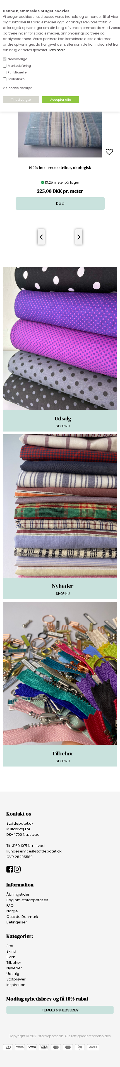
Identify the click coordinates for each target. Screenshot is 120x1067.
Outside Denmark (22, 916)
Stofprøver (16, 979)
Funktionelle (17, 72)
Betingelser (16, 922)
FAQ (10, 905)
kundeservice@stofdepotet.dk (34, 851)
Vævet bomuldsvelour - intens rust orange (60, 167)
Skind (11, 951)
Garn (10, 957)
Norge (12, 911)
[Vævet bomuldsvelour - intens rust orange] (60, 156)
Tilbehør (13, 962)
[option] (60, 152)
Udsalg (12, 973)
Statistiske (16, 79)
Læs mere (57, 50)
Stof (9, 945)
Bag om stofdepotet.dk (27, 900)
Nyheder (14, 968)
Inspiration (15, 984)
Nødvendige (17, 59)
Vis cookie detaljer (17, 88)
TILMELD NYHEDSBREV (60, 1010)
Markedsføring (19, 65)
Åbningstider (18, 894)
